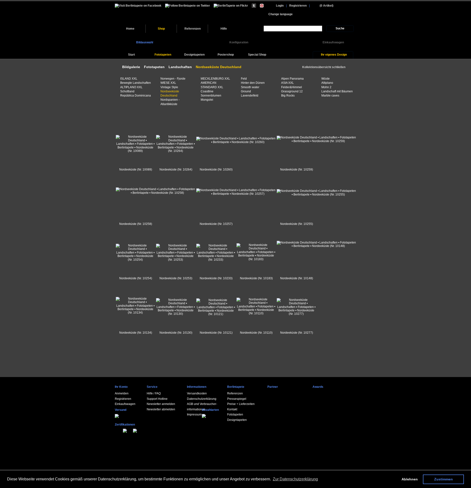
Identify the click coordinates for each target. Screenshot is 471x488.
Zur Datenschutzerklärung (295, 479)
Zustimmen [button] (443, 479)
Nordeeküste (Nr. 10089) (135, 169)
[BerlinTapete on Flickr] (231, 5)
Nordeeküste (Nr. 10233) (216, 278)
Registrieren (298, 5)
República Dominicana (135, 95)
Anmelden (122, 393)
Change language (280, 14)
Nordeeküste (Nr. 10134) (135, 332)
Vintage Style (169, 87)
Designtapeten (237, 420)
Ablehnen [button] (410, 479)
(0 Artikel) (326, 5)
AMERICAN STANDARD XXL (212, 85)
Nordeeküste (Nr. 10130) (175, 332)
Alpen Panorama (292, 78)
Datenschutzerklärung (201, 399)
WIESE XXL (168, 83)
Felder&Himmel (291, 87)
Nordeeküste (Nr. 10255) (296, 224)
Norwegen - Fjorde (172, 78)
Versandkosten (197, 393)
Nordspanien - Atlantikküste (170, 102)
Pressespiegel (236, 399)
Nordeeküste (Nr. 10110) (256, 332)
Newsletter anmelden (161, 404)
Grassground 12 (292, 91)
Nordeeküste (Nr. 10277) (296, 332)
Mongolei (207, 99)
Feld (244, 78)
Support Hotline (157, 399)
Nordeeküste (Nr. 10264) (175, 169)
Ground (246, 91)
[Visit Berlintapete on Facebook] (138, 5)
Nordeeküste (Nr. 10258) (135, 224)
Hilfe (224, 28)
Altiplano (327, 83)
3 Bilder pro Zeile (127, 116)
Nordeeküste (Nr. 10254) (135, 278)
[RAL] (121, 430)
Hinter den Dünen (253, 83)
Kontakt (232, 409)
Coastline (207, 91)
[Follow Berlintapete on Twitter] (187, 5)
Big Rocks (288, 95)
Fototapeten (154, 67)
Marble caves (330, 95)
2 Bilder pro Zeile (134, 116)
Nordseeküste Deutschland (169, 93)
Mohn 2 (326, 87)
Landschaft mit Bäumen (337, 91)
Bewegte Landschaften (135, 83)
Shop (161, 28)
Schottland (127, 91)
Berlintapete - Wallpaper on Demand (148, 13)
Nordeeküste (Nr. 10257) (216, 224)
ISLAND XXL (128, 78)
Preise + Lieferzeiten (241, 404)
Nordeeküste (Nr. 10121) (216, 332)
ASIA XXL (287, 83)
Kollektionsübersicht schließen (323, 67)
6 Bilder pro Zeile (120, 116)
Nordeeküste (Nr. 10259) (296, 169)
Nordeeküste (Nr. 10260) (216, 169)
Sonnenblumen (211, 95)
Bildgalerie (131, 67)
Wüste (325, 78)
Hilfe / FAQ (154, 393)
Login (280, 5)
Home (130, 28)
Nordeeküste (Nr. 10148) (296, 278)
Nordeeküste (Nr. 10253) (175, 278)
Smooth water (250, 87)
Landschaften (180, 67)
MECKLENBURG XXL (215, 78)
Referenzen (192, 28)
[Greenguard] (118, 430)
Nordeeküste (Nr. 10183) (256, 278)
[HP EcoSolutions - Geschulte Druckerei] (116, 430)
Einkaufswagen (125, 404)
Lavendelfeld (249, 95)
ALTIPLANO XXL (131, 87)
